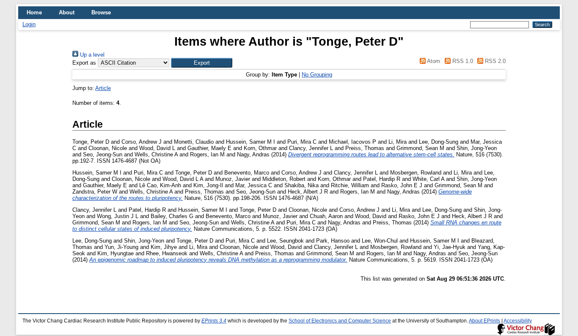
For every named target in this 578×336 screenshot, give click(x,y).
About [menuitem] (66, 12)
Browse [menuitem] (101, 12)
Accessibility (518, 320)
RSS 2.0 (494, 61)
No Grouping (317, 74)
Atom (433, 61)
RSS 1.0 (462, 61)
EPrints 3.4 (213, 320)
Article (103, 88)
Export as (84, 63)
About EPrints (484, 320)
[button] (201, 63)
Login (29, 24)
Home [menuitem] (34, 12)
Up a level (91, 55)
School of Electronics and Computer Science (340, 320)
